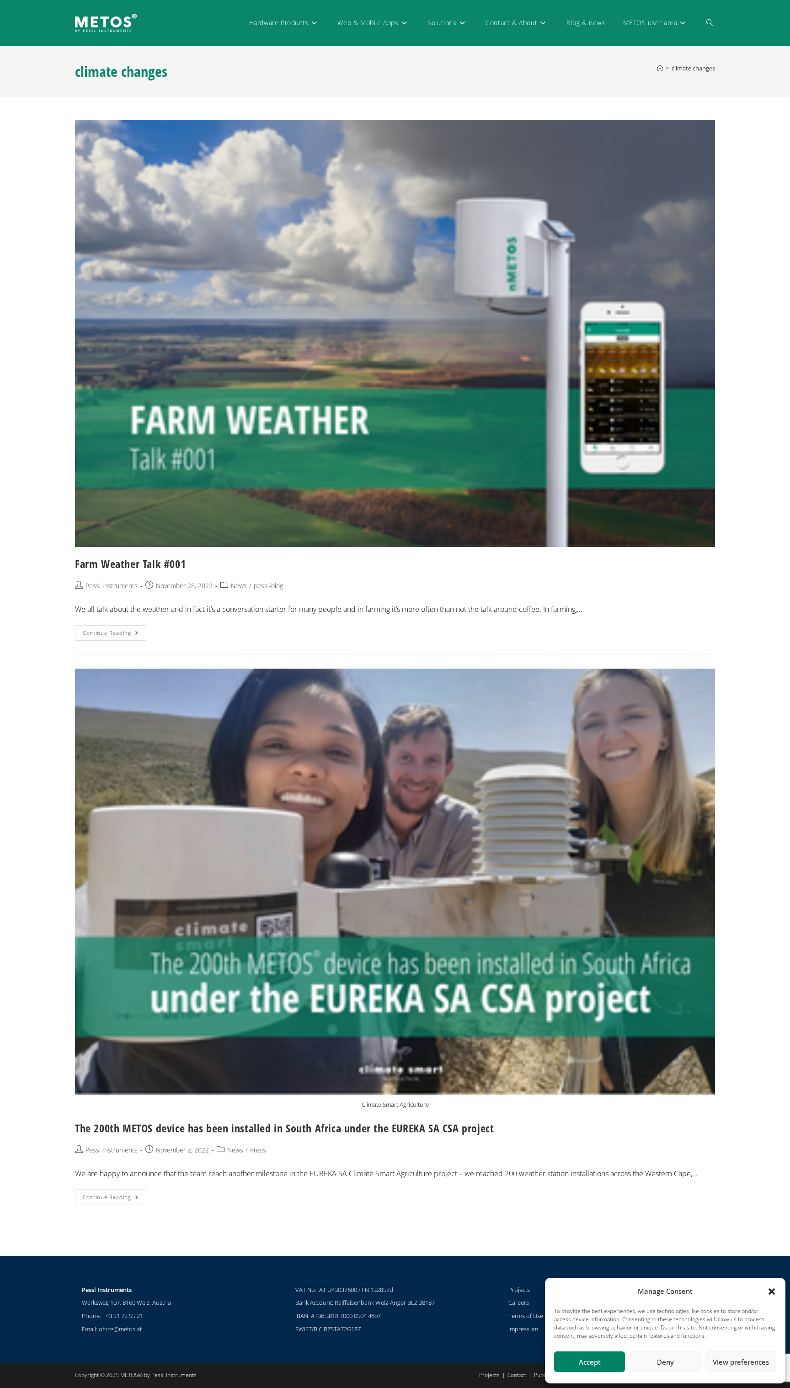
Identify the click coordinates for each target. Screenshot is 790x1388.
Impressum (523, 1329)
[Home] (660, 68)
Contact (516, 1375)
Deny (665, 1362)
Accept (590, 1362)
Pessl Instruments (111, 585)
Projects (519, 1290)
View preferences (741, 1362)
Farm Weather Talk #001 (130, 563)
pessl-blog (268, 585)
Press (258, 1150)
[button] (771, 1291)
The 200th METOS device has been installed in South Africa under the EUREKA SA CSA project (284, 1128)
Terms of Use (525, 1316)
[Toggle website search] (709, 23)
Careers (518, 1302)
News (239, 585)
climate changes (693, 68)
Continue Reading (114, 630)
